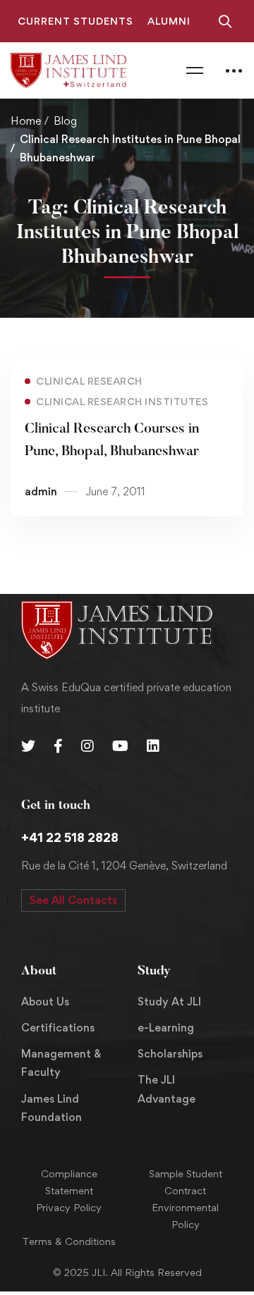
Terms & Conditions (69, 1241)
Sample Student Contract (185, 1181)
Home (26, 121)
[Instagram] (87, 746)
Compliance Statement (69, 1181)
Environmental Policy (185, 1215)
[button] (73, 900)
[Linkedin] (153, 746)
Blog (65, 121)
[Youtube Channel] (120, 746)
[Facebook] (58, 746)
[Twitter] (28, 746)
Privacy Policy (69, 1207)
